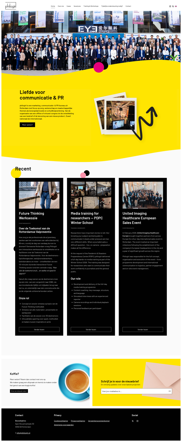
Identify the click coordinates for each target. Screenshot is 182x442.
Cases (69, 6)
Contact (128, 6)
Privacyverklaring (78, 421)
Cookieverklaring (61, 421)
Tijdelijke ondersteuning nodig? (112, 6)
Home (53, 6)
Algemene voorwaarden (64, 425)
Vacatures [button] (77, 6)
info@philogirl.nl (23, 433)
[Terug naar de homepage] (11, 6)
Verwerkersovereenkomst (99, 421)
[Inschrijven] (169, 391)
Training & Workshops (91, 6)
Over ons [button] (61, 6)
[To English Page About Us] (176, 6)
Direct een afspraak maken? (19, 391)
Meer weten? (27, 125)
